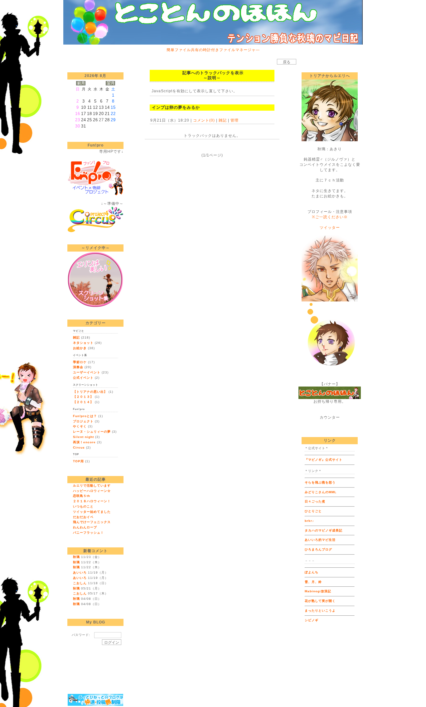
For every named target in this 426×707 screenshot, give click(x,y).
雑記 (222, 120)
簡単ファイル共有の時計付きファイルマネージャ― (213, 50)
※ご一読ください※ (330, 217)
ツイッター (330, 227)
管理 (234, 120)
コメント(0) (203, 120)
